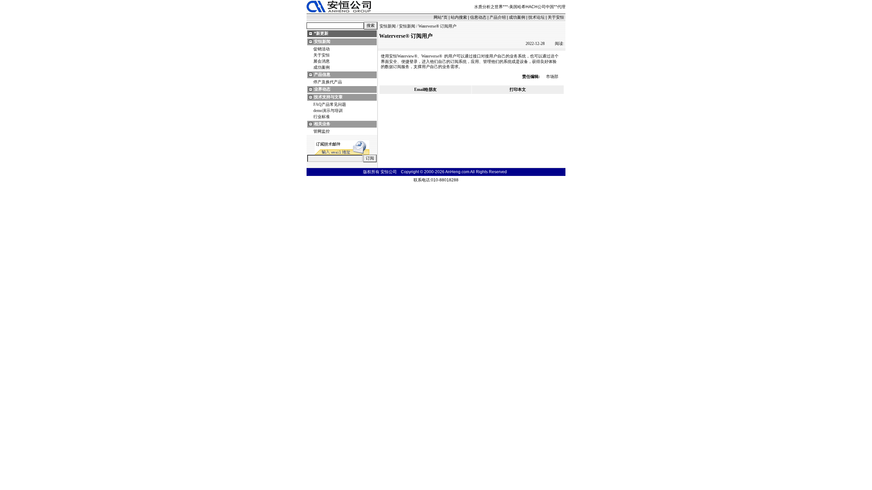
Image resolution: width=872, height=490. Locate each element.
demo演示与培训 (328, 110)
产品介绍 (497, 17)
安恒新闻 (322, 41)
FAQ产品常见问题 (329, 104)
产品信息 (322, 74)
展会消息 (321, 61)
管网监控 (321, 131)
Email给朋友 (425, 89)
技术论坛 (536, 17)
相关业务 (322, 123)
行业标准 (321, 116)
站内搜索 (459, 17)
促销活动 (321, 49)
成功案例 (517, 17)
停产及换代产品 (327, 82)
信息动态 (478, 17)
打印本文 (518, 89)
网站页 (441, 17)
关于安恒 (556, 17)
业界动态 (322, 89)
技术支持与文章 (328, 97)
